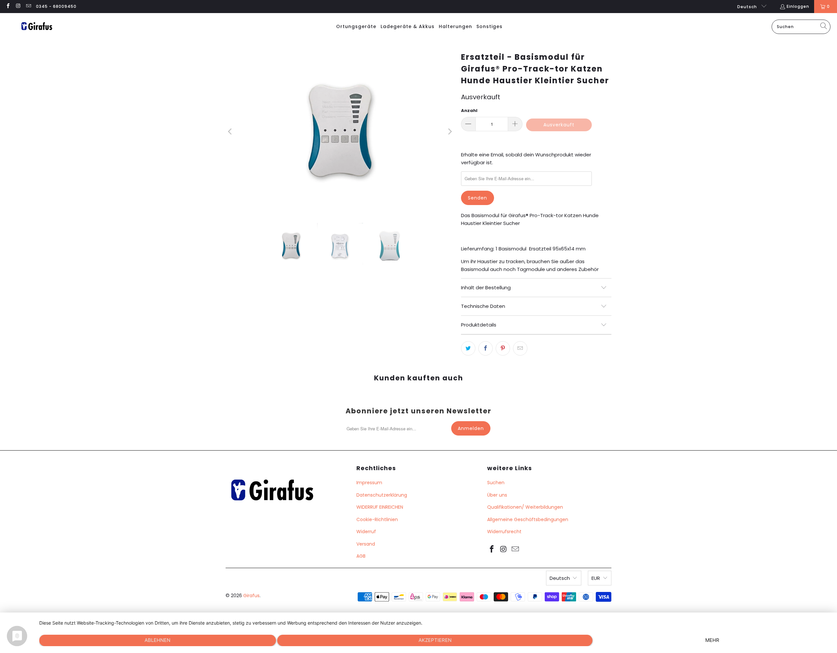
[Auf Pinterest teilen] (503, 348)
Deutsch (747, 6)
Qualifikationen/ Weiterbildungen (525, 507)
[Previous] (230, 131)
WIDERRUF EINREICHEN (379, 507)
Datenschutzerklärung (381, 495)
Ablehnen (157, 640)
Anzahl (469, 110)
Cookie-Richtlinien (377, 519)
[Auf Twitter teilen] (468, 348)
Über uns (497, 495)
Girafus (251, 595)
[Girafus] (36, 26)
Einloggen (798, 6)
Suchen (495, 482)
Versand (365, 544)
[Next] (449, 131)
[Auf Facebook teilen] (485, 348)
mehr (712, 640)
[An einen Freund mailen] (520, 348)
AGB (361, 556)
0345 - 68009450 (56, 6)
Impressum (369, 482)
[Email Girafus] (28, 6)
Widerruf (366, 531)
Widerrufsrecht (504, 531)
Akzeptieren (435, 640)
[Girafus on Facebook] (7, 6)
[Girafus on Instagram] (18, 6)
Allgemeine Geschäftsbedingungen (527, 519)
